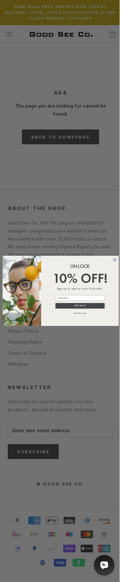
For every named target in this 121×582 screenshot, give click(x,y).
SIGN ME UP (80, 306)
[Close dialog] (114, 260)
